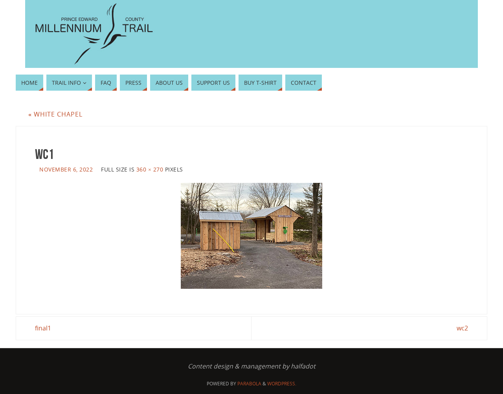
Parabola (249, 383)
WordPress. (281, 383)
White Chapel (55, 114)
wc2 (462, 328)
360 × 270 (149, 169)
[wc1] (251, 236)
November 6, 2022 (66, 169)
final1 (43, 328)
